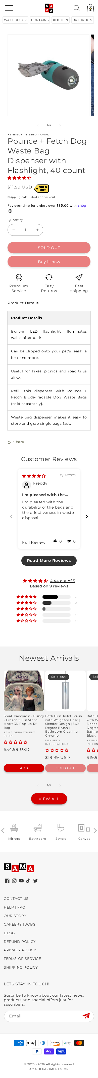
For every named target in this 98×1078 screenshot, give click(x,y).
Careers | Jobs (19, 924)
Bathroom (83, 20)
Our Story (15, 916)
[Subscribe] (86, 1016)
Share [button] (18, 442)
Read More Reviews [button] (49, 560)
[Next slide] (86, 516)
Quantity (15, 220)
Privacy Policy (20, 950)
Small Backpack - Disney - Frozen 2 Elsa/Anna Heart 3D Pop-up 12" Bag (24, 722)
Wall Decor (15, 20)
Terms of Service (22, 959)
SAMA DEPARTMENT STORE (49, 1069)
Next (94, 830)
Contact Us (16, 899)
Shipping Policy (21, 967)
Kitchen (60, 20)
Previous (4, 830)
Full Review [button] (33, 542)
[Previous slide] (12, 516)
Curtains (40, 20)
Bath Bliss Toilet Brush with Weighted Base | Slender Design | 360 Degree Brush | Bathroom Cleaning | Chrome (63, 725)
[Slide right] (60, 125)
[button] (76, 8)
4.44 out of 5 (62, 580)
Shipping (14, 197)
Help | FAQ (15, 907)
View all (49, 798)
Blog (9, 933)
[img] (34, 476)
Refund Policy (20, 942)
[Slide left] (37, 125)
